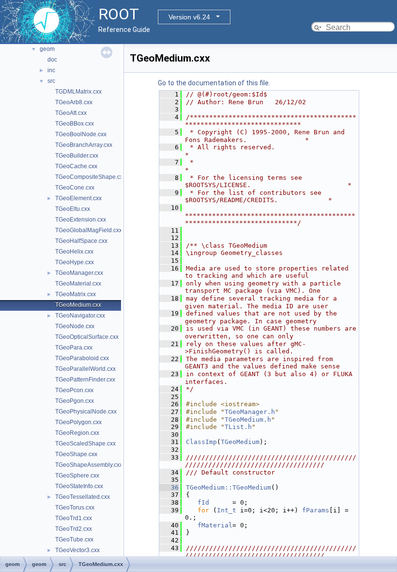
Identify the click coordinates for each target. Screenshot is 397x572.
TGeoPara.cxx (73, 347)
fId (203, 502)
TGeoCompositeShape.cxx (90, 177)
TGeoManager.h (250, 411)
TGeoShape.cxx (76, 454)
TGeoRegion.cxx (77, 432)
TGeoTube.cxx (74, 539)
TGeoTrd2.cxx (73, 528)
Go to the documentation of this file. (214, 83)
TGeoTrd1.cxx (73, 518)
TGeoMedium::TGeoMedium (228, 487)
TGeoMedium (240, 441)
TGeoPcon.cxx (74, 390)
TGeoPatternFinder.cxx (85, 379)
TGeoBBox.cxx (74, 123)
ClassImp (201, 441)
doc (52, 59)
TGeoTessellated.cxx (82, 496)
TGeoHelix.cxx (74, 251)
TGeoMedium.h (248, 419)
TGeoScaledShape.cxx (85, 443)
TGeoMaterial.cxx (78, 283)
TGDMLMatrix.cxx (78, 91)
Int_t (226, 510)
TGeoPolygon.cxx (78, 422)
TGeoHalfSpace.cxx (81, 241)
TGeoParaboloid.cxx (82, 358)
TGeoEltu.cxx (72, 209)
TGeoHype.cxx (74, 262)
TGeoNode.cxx (74, 326)
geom (47, 49)
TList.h (238, 426)
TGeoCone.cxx (74, 187)
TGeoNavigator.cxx (80, 315)
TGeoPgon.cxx (74, 400)
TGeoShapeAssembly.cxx (88, 464)
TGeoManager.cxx (79, 273)
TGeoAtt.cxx (71, 113)
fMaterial (215, 525)
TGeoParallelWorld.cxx (85, 368)
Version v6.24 (189, 17)
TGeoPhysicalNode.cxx (86, 411)
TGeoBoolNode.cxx (81, 134)
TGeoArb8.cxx (73, 102)
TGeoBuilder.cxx (76, 155)
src (51, 81)
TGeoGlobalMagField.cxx (88, 230)
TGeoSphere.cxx (77, 475)
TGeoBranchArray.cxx (83, 145)
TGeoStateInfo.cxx (79, 486)
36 (169, 487)
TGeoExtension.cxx (80, 219)
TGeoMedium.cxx (78, 305)
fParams (315, 510)
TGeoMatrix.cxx (75, 294)
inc (51, 70)
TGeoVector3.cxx (77, 550)
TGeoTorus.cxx (74, 507)
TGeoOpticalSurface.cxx (87, 337)
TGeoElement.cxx (78, 198)
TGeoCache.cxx (76, 166)
